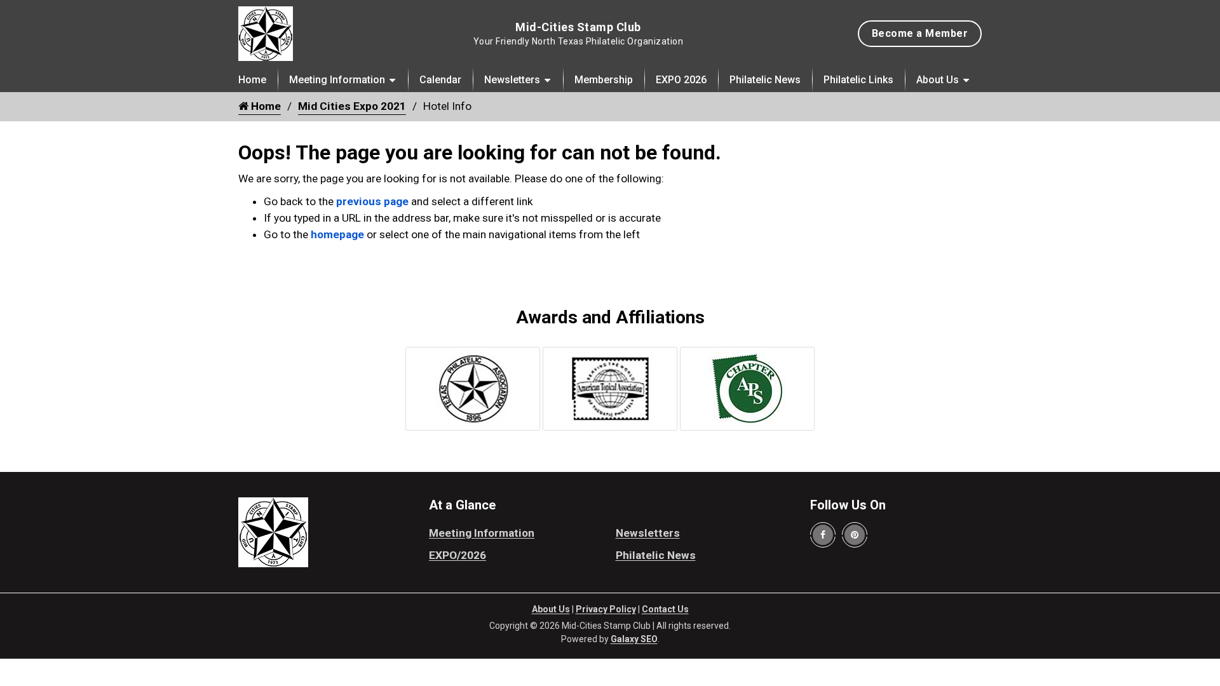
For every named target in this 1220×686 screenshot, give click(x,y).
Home (252, 80)
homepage (337, 234)
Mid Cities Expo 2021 (352, 106)
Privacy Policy (606, 609)
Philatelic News (765, 80)
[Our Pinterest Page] (854, 535)
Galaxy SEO (634, 639)
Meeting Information (337, 80)
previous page (372, 201)
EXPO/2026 (457, 555)
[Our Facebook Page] (823, 535)
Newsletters (512, 80)
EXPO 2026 (681, 80)
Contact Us (665, 609)
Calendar (440, 80)
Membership (603, 80)
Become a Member (920, 33)
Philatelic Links (858, 80)
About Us (937, 80)
